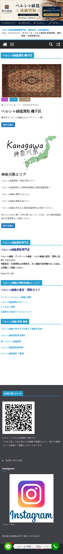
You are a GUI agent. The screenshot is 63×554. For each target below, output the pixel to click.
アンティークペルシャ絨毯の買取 (16, 297)
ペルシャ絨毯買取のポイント (14, 302)
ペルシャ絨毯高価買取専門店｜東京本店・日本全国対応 (25, 29)
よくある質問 (24, 99)
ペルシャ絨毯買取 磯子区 (21, 111)
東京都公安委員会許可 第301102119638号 (21, 536)
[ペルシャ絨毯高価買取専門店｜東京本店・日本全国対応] (31, 2)
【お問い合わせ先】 (14, 460)
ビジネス (14, 99)
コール (4, 99)
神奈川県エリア (13, 174)
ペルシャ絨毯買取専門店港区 (27, 105)
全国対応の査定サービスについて (16, 311)
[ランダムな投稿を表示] (58, 44)
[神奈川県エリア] (31, 153)
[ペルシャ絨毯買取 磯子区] (31, 81)
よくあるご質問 (8, 306)
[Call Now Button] (55, 546)
